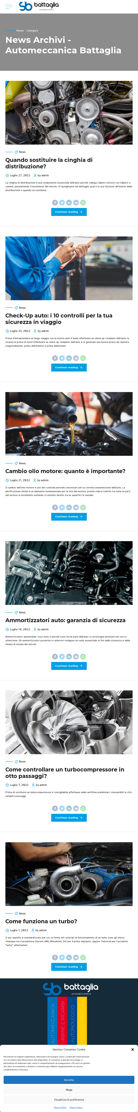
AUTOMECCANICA (53, 1024)
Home (20, 30)
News (22, 152)
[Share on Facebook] (55, 202)
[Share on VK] (76, 202)
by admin (43, 175)
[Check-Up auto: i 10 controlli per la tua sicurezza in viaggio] (69, 268)
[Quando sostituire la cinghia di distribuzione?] (69, 113)
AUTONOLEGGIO (72, 1023)
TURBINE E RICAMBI (62, 1023)
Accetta (69, 1080)
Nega (69, 1089)
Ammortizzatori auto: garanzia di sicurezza (65, 620)
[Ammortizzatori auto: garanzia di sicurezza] (69, 573)
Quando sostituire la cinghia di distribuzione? (49, 163)
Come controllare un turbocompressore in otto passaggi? (64, 772)
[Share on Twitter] (62, 202)
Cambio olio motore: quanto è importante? (65, 471)
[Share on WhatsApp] (83, 202)
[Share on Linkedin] (69, 202)
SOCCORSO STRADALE (82, 1023)
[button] (132, 1049)
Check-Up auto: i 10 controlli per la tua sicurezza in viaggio (58, 318)
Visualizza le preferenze (69, 1099)
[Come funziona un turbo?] (69, 874)
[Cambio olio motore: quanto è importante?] (69, 424)
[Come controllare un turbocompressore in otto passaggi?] (69, 722)
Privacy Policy (60, 1107)
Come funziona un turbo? (41, 921)
